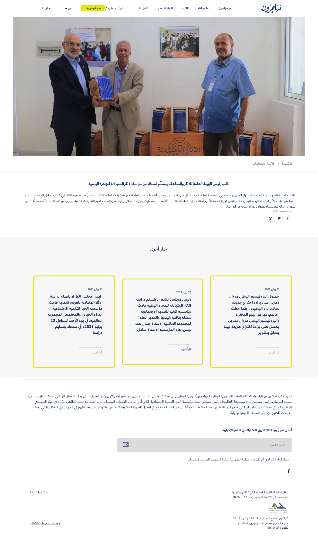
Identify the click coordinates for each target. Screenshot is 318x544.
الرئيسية (286, 164)
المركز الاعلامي (165, 8)
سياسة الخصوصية (219, 459)
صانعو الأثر (203, 8)
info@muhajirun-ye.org (45, 523)
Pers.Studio (273, 527)
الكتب (185, 8)
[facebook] (289, 471)
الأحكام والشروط (39, 492)
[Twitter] (279, 218)
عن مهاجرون (225, 8)
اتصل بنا (143, 8)
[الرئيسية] (271, 8)
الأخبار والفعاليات (263, 164)
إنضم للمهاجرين (95, 8)
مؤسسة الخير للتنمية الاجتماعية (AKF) (265, 497)
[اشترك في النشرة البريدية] (126, 445)
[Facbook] (287, 218)
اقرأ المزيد (274, 352)
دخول (69, 8)
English (46, 8)
